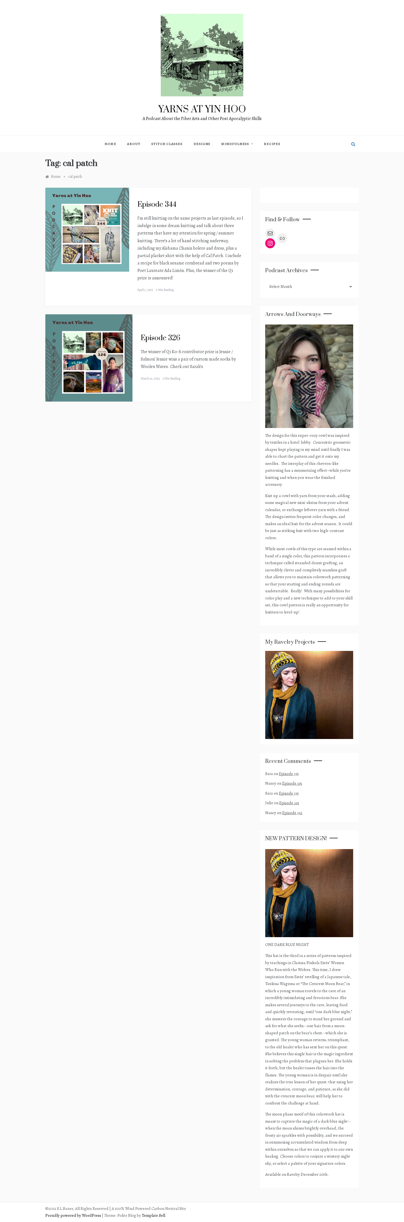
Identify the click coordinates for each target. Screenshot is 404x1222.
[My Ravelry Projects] (309, 694)
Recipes (272, 143)
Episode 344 (156, 204)
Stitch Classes (166, 143)
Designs (202, 143)
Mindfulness (235, 143)
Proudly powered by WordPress (73, 1215)
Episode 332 (292, 812)
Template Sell (153, 1215)
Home (110, 143)
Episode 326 (160, 338)
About (133, 143)
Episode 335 (289, 773)
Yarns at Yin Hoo (202, 109)
